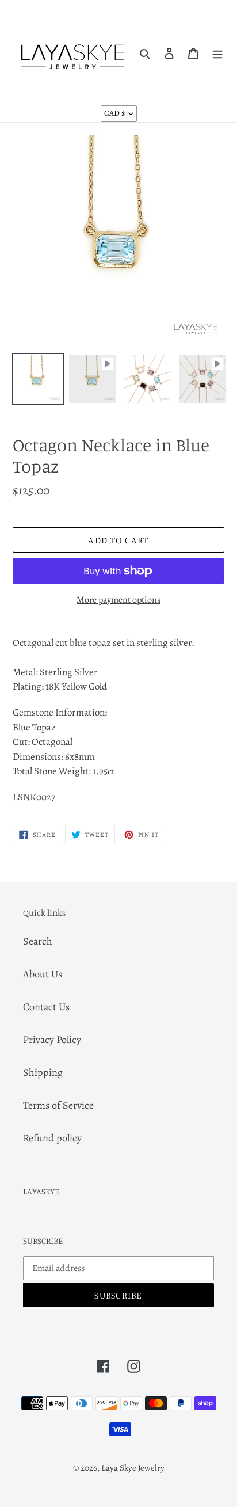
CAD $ (114, 113)
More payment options (118, 599)
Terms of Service (58, 1105)
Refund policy (52, 1138)
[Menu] (217, 52)
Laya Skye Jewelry (133, 1468)
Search (37, 941)
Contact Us (46, 1007)
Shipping (43, 1072)
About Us (42, 974)
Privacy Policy (52, 1039)
